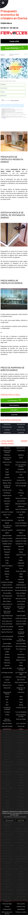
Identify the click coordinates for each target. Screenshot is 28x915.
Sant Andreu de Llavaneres (7, 526)
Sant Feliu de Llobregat (7, 607)
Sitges (7, 696)
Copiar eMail (14, 41)
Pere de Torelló (7, 490)
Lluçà (7, 579)
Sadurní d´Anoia (7, 618)
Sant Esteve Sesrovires (7, 612)
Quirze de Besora (7, 646)
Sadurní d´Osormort (7, 632)
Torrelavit (7, 712)
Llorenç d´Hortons (7, 604)
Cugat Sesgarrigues (7, 615)
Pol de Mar (7, 649)
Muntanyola (7, 493)
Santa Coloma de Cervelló (21, 715)
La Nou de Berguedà (7, 636)
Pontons (7, 465)
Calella (7, 509)
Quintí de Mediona (21, 646)
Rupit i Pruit (7, 514)
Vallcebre (7, 660)
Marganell (7, 552)
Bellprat (7, 554)
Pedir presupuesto (14, 405)
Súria (21, 662)
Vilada (7, 651)
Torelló (7, 714)
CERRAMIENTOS (7, 427)
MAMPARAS (7, 424)
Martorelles (7, 549)
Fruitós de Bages (7, 639)
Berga (21, 552)
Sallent (7, 533)
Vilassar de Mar (7, 495)
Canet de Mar (21, 501)
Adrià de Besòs (21, 530)
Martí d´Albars (7, 601)
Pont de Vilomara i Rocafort (21, 465)
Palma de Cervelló (21, 472)
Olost (7, 705)
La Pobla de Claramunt (21, 632)
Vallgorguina (21, 657)
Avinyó (21, 457)
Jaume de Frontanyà (7, 512)
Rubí (7, 517)
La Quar (7, 679)
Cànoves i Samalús (21, 498)
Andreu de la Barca (21, 525)
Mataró (21, 533)
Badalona (21, 455)
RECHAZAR (9, 820)
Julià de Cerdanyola (7, 520)
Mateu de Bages (21, 593)
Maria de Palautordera (7, 720)
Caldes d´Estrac (7, 462)
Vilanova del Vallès (21, 538)
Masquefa (21, 546)
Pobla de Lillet (21, 906)
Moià (21, 474)
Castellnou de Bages (7, 582)
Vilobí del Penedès (7, 726)
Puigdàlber (21, 469)
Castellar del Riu (7, 543)
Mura (20, 490)
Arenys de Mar (21, 480)
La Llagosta (21, 636)
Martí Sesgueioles (7, 596)
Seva (20, 696)
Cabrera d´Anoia (21, 554)
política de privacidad (15, 100)
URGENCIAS (7, 432)
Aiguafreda (21, 563)
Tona (21, 495)
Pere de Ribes (7, 593)
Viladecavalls (21, 450)
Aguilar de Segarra (7, 565)
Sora (7, 576)
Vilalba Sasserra (21, 585)
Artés (7, 560)
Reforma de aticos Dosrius (7, 912)
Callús (7, 506)
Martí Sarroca (21, 596)
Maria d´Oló (7, 688)
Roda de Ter (20, 517)
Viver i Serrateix (21, 723)
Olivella (21, 705)
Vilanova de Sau (7, 585)
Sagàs (21, 576)
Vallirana (7, 657)
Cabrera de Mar (21, 448)
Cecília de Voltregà (20, 618)
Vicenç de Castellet (21, 483)
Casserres (21, 565)
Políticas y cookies (21, 912)
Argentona (21, 477)
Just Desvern (21, 604)
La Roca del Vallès (21, 677)
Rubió (21, 514)
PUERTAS (21, 432)
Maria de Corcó (7, 685)
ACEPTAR (21, 820)
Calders (21, 560)
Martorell (21, 549)
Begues (7, 574)
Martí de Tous (7, 598)
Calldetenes (20, 506)
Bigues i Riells (7, 483)
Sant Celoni (7, 682)
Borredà (7, 557)
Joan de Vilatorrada (21, 509)
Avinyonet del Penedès (7, 458)
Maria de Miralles (21, 719)
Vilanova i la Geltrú (7, 538)
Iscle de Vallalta (20, 512)
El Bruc (21, 729)
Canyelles (7, 498)
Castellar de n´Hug (21, 543)
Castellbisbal (21, 909)
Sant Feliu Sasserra (7, 590)
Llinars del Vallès (7, 668)
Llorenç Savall (21, 601)
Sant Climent (21, 679)
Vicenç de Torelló (21, 621)
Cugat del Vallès (21, 615)
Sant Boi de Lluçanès (7, 626)
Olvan (21, 702)
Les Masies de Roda (7, 672)
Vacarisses (7, 662)
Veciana (7, 654)
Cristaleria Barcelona (2, 55)
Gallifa (21, 574)
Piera (21, 568)
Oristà (21, 699)
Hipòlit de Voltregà (7, 587)
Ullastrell (21, 685)
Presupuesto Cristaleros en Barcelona (14, 55)
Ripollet (7, 523)
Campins (7, 503)
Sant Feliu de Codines (21, 607)
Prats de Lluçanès (21, 462)
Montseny (21, 493)
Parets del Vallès (21, 571)
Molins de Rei (21, 904)
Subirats (7, 665)
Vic (21, 651)
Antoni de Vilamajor (21, 523)
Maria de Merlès (7, 723)
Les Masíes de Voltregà (21, 669)
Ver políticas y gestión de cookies (15, 816)
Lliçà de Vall (21, 726)
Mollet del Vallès (7, 904)
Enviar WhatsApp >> (13, 48)
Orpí (7, 699)
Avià (21, 557)
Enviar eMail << (14, 410)
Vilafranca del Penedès (7, 451)
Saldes (21, 665)
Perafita (7, 571)
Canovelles (7, 501)
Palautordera (21, 611)
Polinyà (7, 906)
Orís (7, 702)
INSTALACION (21, 430)
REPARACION (21, 424)
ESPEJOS (21, 427)
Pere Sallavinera (21, 649)
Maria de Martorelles (21, 682)
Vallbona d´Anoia (21, 660)
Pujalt (7, 469)
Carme (7, 568)
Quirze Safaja (7, 643)
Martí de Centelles (21, 598)
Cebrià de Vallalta (21, 624)
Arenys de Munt (7, 480)
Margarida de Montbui (7, 693)
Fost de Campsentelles (21, 639)
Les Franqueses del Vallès (21, 673)
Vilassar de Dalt (21, 535)
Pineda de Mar (7, 909)
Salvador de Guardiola (7, 486)
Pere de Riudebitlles (21, 590)
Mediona (7, 477)
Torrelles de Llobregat (7, 708)
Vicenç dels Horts (7, 621)
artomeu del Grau (7, 629)
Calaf (7, 563)
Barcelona (7, 448)
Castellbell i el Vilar (7, 541)
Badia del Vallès (7, 535)
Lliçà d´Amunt (7, 729)
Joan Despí (21, 520)
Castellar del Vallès (21, 541)
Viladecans (7, 455)
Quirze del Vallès (21, 643)
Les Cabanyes (7, 677)
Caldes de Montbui (21, 587)
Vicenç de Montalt (7, 624)
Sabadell (20, 629)
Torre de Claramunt (21, 712)
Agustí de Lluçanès (7, 530)
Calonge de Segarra (21, 503)
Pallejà (7, 474)
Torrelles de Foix (21, 707)
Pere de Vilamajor (21, 485)
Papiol (7, 472)
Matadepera (7, 546)
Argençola (21, 579)
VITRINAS (7, 430)
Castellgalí (21, 582)
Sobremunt (21, 692)
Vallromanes (21, 654)
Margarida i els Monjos (21, 688)
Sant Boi (20, 626)
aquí (4, 117)
